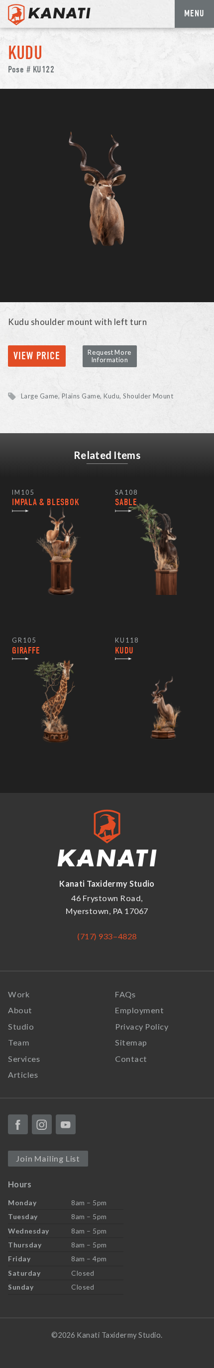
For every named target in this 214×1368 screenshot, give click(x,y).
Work (18, 994)
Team (18, 1042)
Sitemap (131, 1042)
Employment (139, 1010)
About (20, 1010)
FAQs (125, 994)
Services (24, 1058)
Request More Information (109, 356)
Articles (23, 1074)
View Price (37, 356)
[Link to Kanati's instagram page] (42, 1124)
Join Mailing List (48, 1158)
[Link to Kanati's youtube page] (66, 1124)
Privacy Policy (141, 1026)
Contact (131, 1058)
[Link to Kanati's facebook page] (18, 1124)
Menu (194, 13)
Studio (21, 1026)
